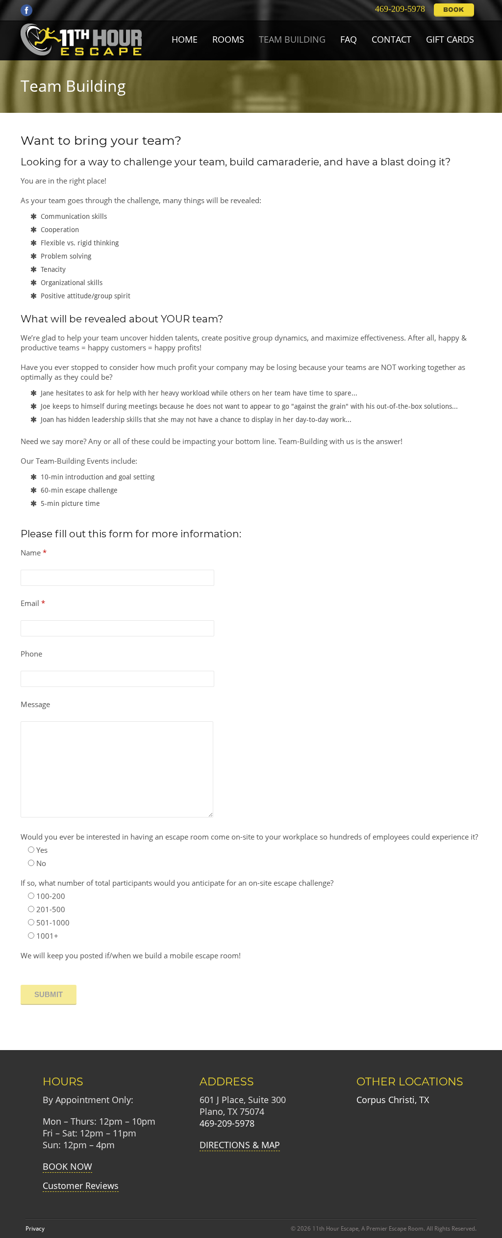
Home (185, 39)
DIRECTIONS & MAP (240, 1145)
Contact (391, 39)
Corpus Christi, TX (392, 1100)
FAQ (348, 39)
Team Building (292, 39)
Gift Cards (450, 39)
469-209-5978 (397, 9)
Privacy (35, 1228)
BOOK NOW (67, 1166)
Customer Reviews (81, 1185)
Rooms (228, 39)
